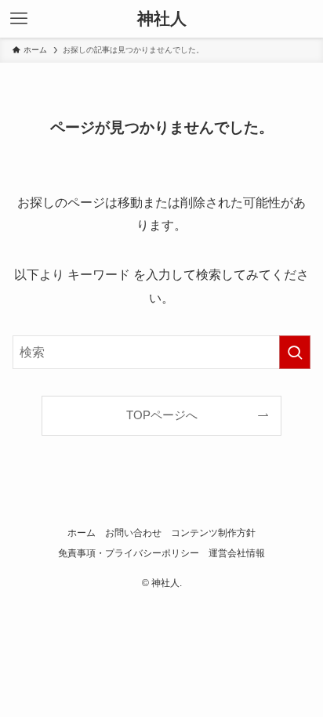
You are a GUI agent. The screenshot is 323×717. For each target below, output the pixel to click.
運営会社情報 (237, 553)
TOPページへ (162, 415)
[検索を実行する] (294, 352)
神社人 (162, 19)
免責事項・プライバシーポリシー (128, 553)
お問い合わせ (133, 532)
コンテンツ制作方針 (213, 532)
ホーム (81, 532)
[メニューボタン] (19, 19)
